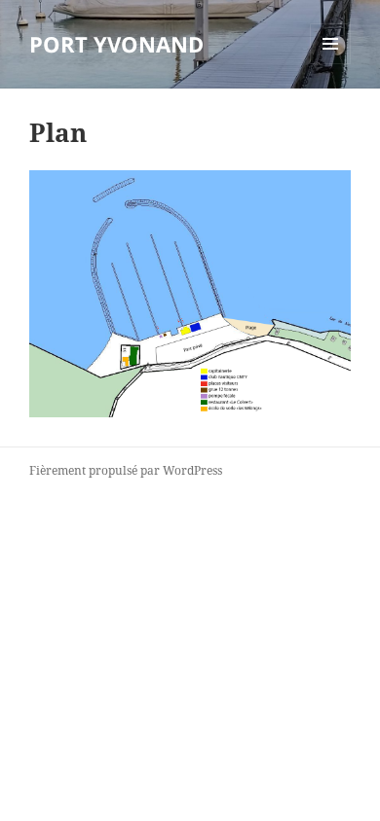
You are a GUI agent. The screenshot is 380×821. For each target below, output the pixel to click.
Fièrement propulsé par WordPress (125, 470)
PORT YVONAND (116, 43)
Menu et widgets (331, 63)
